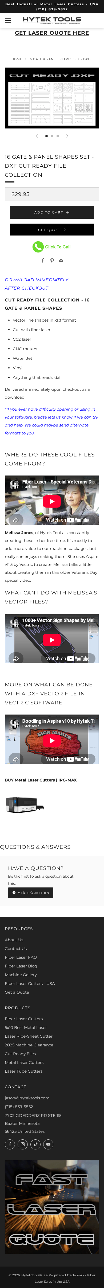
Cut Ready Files (20, 1053)
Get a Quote (17, 992)
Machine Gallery (21, 974)
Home (16, 59)
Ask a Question (33, 893)
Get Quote (50, 230)
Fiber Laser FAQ (21, 957)
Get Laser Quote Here (52, 33)
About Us (14, 939)
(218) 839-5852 (19, 1106)
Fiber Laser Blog (21, 966)
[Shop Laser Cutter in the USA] (25, 804)
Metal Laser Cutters (24, 1062)
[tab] (46, 136)
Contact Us (16, 948)
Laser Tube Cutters (23, 1071)
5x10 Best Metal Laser (26, 1027)
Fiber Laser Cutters (24, 1018)
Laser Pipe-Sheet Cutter (29, 1036)
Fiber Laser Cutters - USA (30, 983)
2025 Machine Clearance (29, 1044)
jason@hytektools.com (27, 1097)
